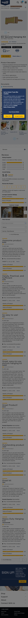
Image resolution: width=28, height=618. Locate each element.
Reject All (8, 116)
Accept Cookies (19, 116)
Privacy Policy (11, 107)
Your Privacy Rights (14, 111)
